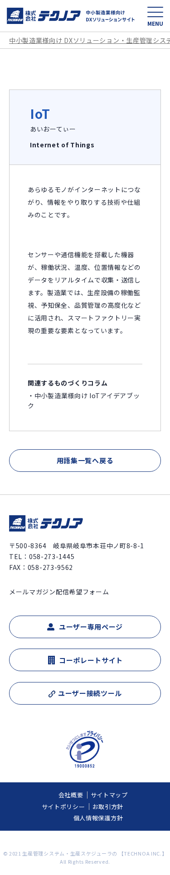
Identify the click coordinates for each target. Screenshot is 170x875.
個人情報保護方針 (98, 818)
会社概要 (70, 794)
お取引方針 (108, 806)
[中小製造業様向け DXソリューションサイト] (71, 16)
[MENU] (155, 12)
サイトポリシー (63, 806)
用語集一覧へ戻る (85, 460)
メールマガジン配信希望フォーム (59, 591)
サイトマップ (109, 794)
